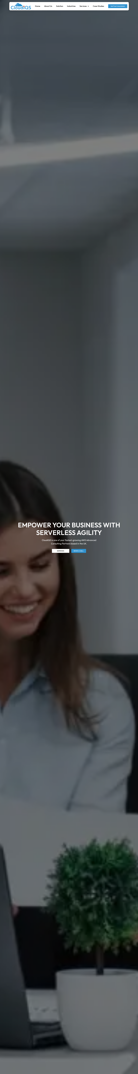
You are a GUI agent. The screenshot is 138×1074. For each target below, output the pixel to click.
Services (83, 6)
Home (37, 6)
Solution (59, 6)
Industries (71, 6)
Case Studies (98, 6)
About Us (48, 6)
